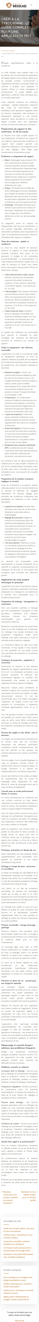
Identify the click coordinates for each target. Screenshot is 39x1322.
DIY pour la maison (9, 51)
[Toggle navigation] (31, 4)
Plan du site (19, 1320)
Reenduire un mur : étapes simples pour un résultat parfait (28, 1196)
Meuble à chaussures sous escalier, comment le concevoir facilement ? (10, 1197)
